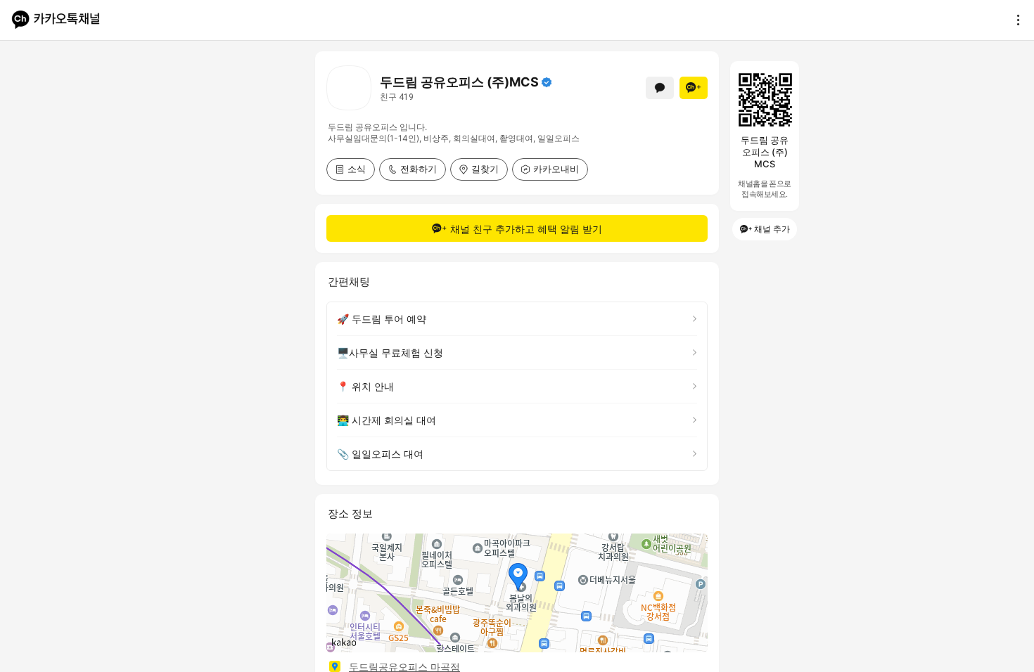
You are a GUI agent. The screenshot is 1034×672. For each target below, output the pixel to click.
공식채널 (546, 82)
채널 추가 (772, 229)
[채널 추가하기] (693, 88)
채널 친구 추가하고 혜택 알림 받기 (526, 229)
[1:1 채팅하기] (660, 88)
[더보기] (1014, 19)
